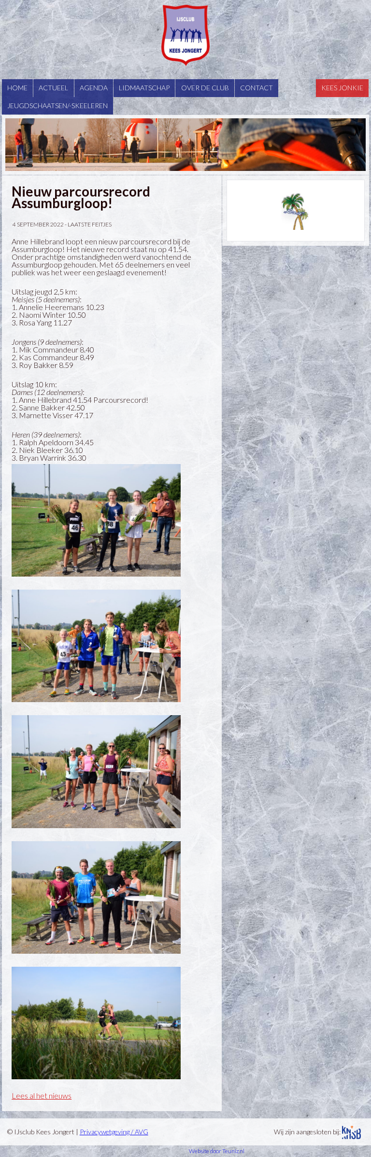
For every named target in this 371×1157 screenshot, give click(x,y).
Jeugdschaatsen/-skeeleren (57, 105)
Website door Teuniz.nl (216, 1151)
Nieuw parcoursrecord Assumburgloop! (81, 197)
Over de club (205, 88)
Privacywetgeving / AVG (114, 1132)
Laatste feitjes (90, 224)
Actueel (53, 88)
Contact (256, 88)
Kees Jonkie (342, 88)
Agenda (94, 88)
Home (17, 88)
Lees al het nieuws (41, 1095)
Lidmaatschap (144, 88)
